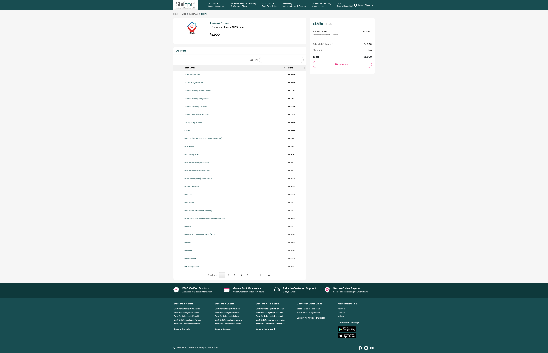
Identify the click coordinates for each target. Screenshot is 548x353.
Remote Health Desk (345, 6)
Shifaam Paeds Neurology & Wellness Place (243, 5)
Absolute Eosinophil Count (196, 163)
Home (176, 14)
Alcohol (187, 242)
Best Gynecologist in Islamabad (269, 312)
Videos (341, 316)
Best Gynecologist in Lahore (227, 312)
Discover (341, 312)
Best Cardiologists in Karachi (186, 316)
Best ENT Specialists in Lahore (228, 324)
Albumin (187, 226)
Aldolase (188, 250)
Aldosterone (190, 258)
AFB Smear (189, 202)
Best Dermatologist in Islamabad (270, 309)
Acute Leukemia (191, 186)
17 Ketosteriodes (192, 75)
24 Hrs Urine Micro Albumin (196, 115)
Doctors (212, 4)
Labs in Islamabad (265, 329)
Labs (184, 14)
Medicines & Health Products (294, 6)
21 (261, 275)
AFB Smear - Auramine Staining (198, 210)
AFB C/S (188, 194)
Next (270, 275)
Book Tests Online (269, 6)
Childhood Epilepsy (321, 4)
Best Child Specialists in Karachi (187, 320)
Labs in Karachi (182, 329)
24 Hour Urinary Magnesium (196, 99)
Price (290, 68)
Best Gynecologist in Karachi (186, 312)
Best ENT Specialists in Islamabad (270, 324)
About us (341, 309)
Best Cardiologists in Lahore (227, 316)
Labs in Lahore (222, 329)
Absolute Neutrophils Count (197, 171)
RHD (339, 4)
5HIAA (187, 131)
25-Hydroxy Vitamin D (194, 123)
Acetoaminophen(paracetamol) (198, 178)
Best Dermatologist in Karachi (187, 309)
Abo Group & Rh (191, 155)
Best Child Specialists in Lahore (228, 320)
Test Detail (190, 68)
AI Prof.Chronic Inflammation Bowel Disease (204, 218)
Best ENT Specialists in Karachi (187, 324)
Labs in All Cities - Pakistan (311, 318)
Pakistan (193, 14)
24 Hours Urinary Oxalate (195, 107)
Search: (254, 59)
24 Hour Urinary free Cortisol (197, 91)
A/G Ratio (189, 147)
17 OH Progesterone (193, 83)
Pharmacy (287, 4)
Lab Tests (267, 4)
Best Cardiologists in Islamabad (269, 316)
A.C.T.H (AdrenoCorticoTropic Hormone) (203, 139)
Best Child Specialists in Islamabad (270, 320)
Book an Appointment (216, 6)
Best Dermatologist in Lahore (227, 309)
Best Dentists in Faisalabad (308, 309)
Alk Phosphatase (192, 266)
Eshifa (204, 14)
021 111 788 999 (318, 6)
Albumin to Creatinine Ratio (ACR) (199, 234)
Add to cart (343, 64)
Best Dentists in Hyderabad (308, 312)
